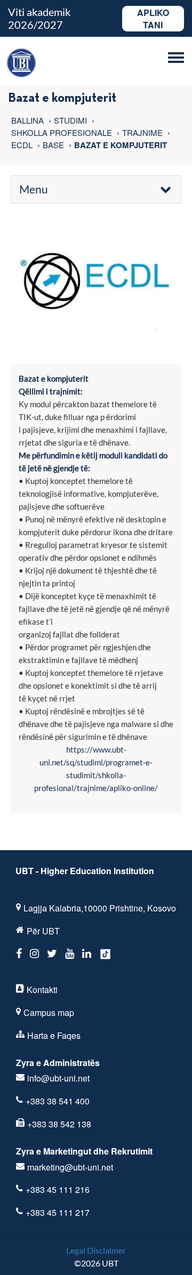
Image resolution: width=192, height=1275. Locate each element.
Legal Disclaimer (96, 1250)
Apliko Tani (153, 18)
